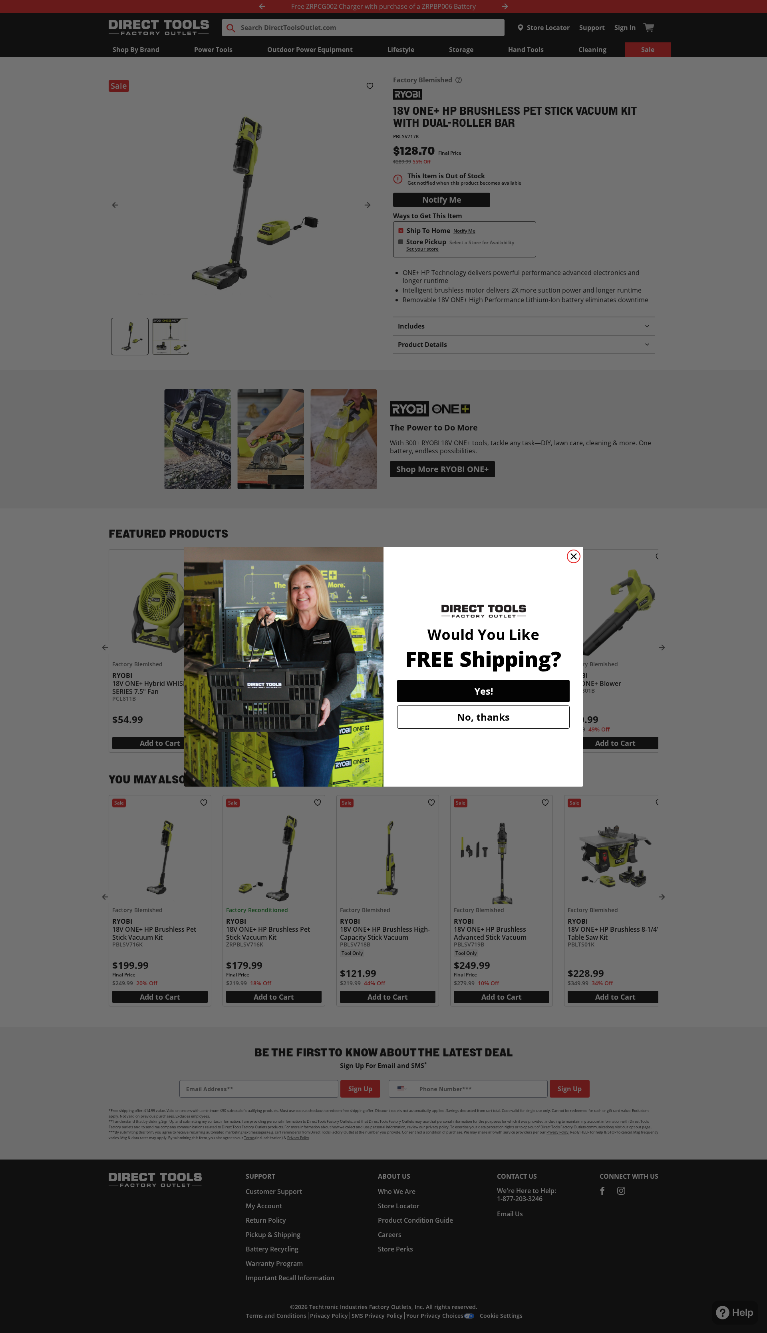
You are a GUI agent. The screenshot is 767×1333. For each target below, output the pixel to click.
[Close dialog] (573, 556)
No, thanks (483, 716)
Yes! (483, 690)
